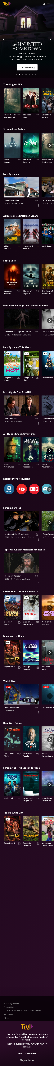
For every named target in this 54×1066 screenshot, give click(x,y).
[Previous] (4, 39)
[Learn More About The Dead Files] (39, 424)
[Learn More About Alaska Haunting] (39, 713)
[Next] (50, 39)
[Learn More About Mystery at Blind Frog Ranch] (39, 539)
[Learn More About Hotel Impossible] (39, 205)
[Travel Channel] (7, 4)
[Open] (48, 4)
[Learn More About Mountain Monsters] (39, 581)
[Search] (43, 4)
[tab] (16, 74)
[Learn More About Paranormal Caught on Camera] (39, 337)
